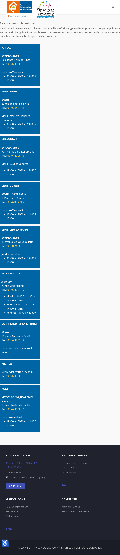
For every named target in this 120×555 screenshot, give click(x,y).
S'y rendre (15, 485)
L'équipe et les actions (17, 506)
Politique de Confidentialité (75, 511)
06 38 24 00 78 (16, 246)
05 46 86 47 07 (16, 202)
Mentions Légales (71, 506)
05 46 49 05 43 (16, 155)
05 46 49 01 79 (16, 290)
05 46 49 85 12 (16, 340)
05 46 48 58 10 (16, 64)
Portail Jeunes (13, 515)
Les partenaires (70, 472)
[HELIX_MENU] (108, 7)
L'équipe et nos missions (74, 462)
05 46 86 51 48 (16, 107)
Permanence (12, 511)
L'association (68, 467)
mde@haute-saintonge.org (31, 477)
